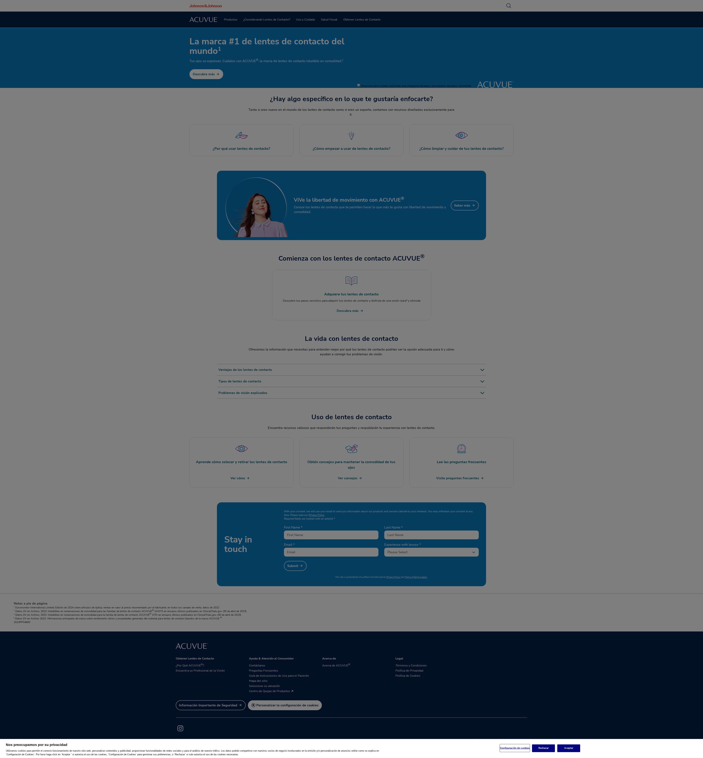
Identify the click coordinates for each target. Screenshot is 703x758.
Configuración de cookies (515, 748)
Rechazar (543, 748)
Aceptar (568, 748)
